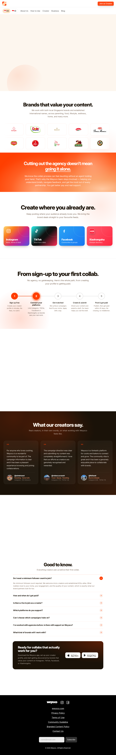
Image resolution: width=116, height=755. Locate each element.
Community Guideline (58, 722)
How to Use (35, 11)
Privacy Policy (58, 713)
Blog (63, 11)
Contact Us (58, 731)
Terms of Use (58, 717)
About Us (24, 11)
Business (55, 11)
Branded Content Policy (58, 726)
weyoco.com (58, 708)
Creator (45, 11)
